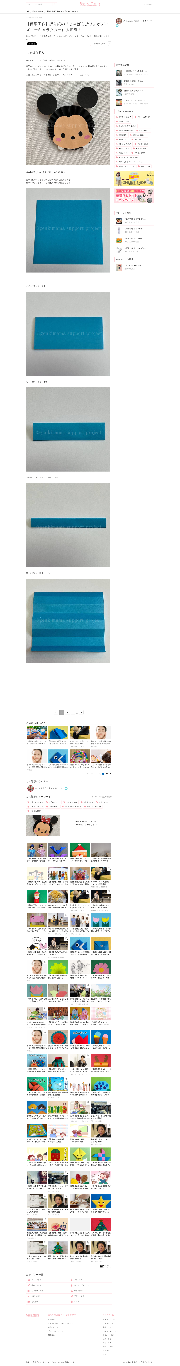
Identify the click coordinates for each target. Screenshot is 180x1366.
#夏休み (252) (138, 135)
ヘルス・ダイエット (81, 1285)
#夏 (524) (122, 135)
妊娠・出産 (35, 1296)
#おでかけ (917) (140, 139)
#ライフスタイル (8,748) (128, 157)
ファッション (79, 1280)
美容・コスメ (36, 1285)
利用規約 (51, 1335)
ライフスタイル (37, 1280)
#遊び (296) (103, 802)
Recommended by (94, 774)
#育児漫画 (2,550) (125, 130)
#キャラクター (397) (73, 806)
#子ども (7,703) (36, 802)
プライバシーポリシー (56, 1331)
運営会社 (51, 1319)
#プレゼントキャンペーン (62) (130, 162)
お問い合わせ (53, 1327)
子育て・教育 (79, 1296)
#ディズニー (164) (94, 806)
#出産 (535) (123, 153)
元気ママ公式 (129, 84)
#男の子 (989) (139, 153)
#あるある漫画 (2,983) (127, 126)
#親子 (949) (123, 139)
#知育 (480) (53, 806)
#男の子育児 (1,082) (126, 166)
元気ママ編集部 (129, 269)
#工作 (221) (88, 802)
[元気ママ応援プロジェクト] (90, 5)
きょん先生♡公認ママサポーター (49, 788)
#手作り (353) (54, 802)
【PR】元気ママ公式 (131, 222)
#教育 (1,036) (71, 802)
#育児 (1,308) (123, 148)
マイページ (148, 4)
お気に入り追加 (99, 44)
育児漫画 (34, 1302)
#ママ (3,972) (144, 130)
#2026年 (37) (141, 148)
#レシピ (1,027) (124, 144)
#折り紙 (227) (35, 811)
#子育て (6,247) (36, 806)
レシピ (76, 1302)
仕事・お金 (78, 1290)
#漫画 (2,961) (123, 121)
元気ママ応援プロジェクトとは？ (60, 1323)
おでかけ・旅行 (37, 1290)
